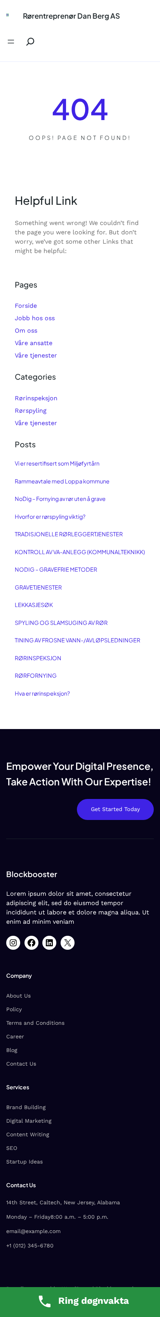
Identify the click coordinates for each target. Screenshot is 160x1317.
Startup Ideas (24, 1161)
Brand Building (25, 1107)
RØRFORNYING (36, 675)
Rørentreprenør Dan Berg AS (71, 15)
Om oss (26, 330)
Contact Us (21, 1064)
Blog (11, 1050)
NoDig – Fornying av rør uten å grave (60, 498)
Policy (14, 1009)
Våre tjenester (36, 355)
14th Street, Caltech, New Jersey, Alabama (63, 1202)
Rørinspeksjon (36, 398)
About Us (18, 996)
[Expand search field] (27, 42)
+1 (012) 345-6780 (30, 1245)
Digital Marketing (28, 1121)
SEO (11, 1148)
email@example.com (33, 1231)
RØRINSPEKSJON (38, 657)
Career (15, 1036)
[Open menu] (11, 41)
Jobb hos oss (35, 318)
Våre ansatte (33, 343)
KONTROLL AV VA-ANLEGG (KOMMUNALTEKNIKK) (80, 551)
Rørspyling (31, 410)
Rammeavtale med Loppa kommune (62, 481)
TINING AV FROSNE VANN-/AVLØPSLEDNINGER (77, 640)
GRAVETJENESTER (38, 587)
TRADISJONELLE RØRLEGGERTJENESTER (69, 533)
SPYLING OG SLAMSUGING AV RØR (61, 622)
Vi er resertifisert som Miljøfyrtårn (57, 463)
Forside (26, 305)
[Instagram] (13, 943)
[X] (68, 943)
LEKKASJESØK (34, 604)
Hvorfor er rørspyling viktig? (50, 516)
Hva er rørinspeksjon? (42, 693)
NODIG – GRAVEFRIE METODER (56, 569)
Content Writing (27, 1134)
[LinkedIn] (49, 943)
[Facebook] (31, 943)
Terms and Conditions (35, 1023)
